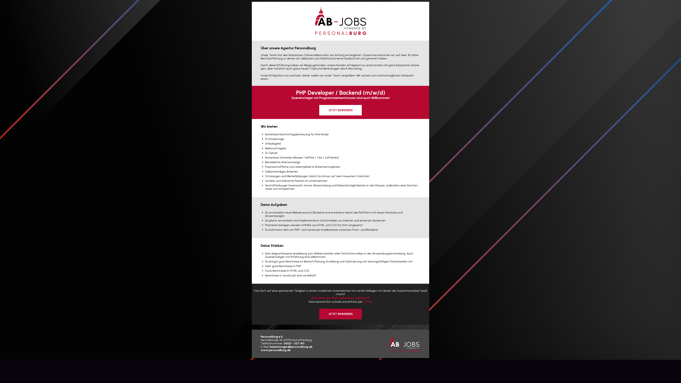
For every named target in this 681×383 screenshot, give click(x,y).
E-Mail (367, 301)
